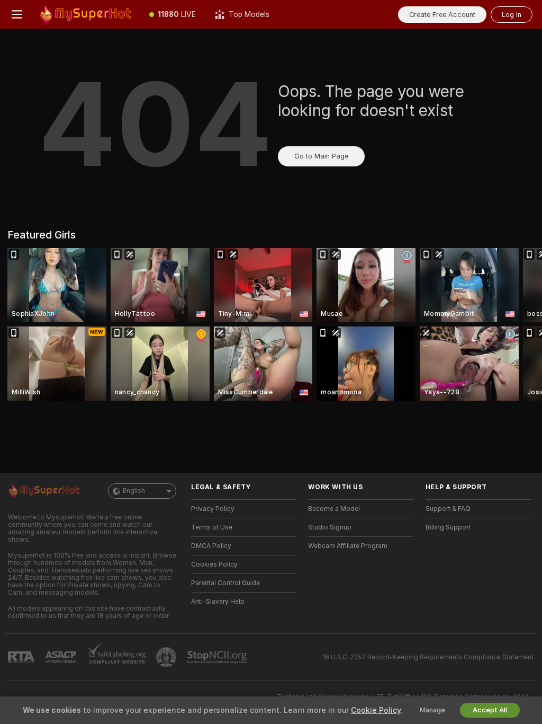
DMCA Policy (211, 546)
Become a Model (334, 509)
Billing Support (448, 527)
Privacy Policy (212, 509)
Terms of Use (211, 527)
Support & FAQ (448, 509)
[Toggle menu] (17, 14)
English (134, 491)
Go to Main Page (321, 156)
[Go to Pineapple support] (167, 657)
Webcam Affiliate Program (347, 546)
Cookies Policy (214, 564)
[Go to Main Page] (87, 14)
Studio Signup (329, 527)
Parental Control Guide (225, 583)
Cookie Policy (376, 710)
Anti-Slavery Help (218, 601)
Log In (511, 15)
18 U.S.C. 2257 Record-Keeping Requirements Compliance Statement (428, 657)
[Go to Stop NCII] (218, 657)
